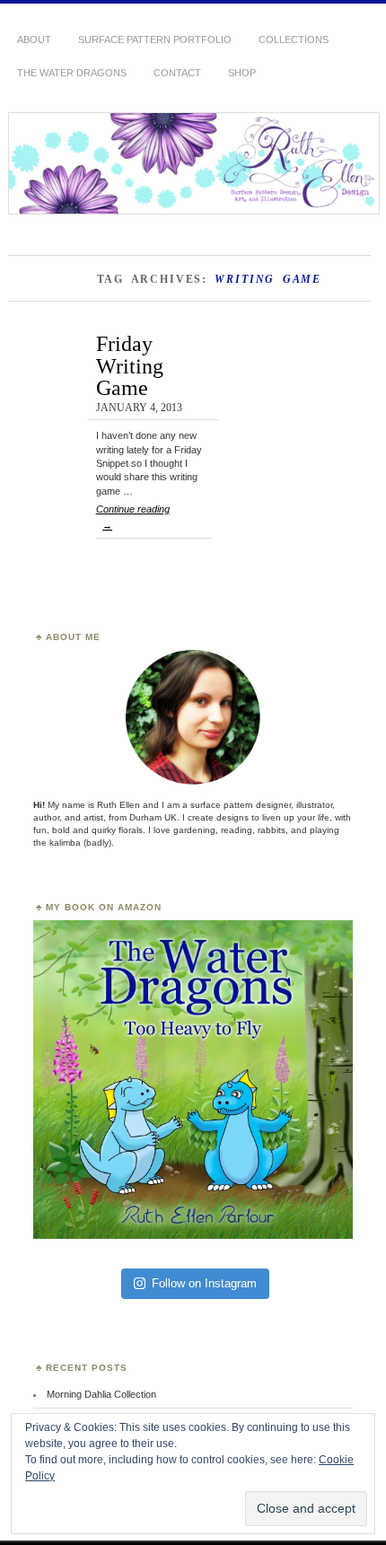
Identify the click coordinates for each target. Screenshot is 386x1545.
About (34, 39)
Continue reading (133, 517)
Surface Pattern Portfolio (155, 39)
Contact (177, 72)
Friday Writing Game (129, 365)
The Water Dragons (72, 72)
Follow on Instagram (204, 1283)
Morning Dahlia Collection (101, 1394)
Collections (294, 39)
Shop (242, 72)
